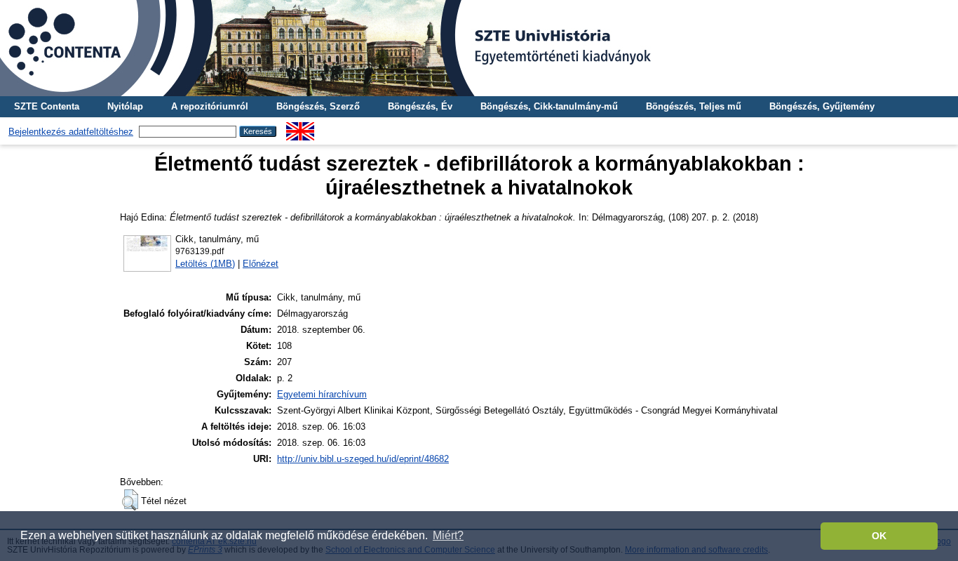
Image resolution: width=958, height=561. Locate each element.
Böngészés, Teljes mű (693, 106)
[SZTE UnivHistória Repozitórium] (479, 48)
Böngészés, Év (420, 106)
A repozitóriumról (209, 106)
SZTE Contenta (46, 106)
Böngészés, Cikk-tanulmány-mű (549, 106)
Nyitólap (125, 106)
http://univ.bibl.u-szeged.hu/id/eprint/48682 (363, 459)
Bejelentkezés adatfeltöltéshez (70, 131)
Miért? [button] (448, 535)
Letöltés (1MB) (205, 263)
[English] (300, 127)
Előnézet (260, 263)
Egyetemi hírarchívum (322, 394)
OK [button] (879, 535)
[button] (130, 499)
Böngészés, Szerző (318, 106)
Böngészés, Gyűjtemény (822, 106)
